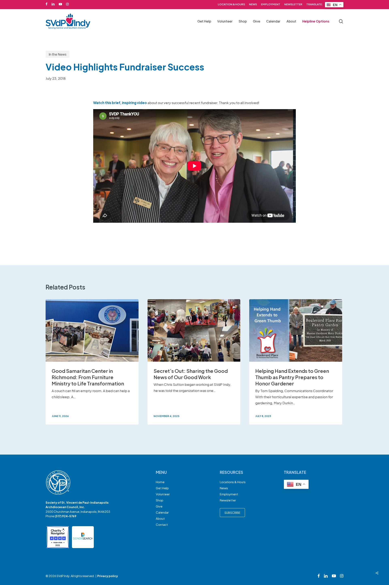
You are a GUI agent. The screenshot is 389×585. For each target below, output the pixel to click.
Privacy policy (107, 576)
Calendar (162, 512)
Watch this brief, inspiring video (120, 102)
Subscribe (232, 512)
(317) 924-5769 (65, 516)
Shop (159, 500)
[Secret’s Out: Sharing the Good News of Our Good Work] (193, 362)
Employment (229, 494)
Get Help (162, 488)
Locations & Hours (233, 482)
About (160, 518)
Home (160, 482)
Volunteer (163, 494)
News (224, 488)
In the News (57, 54)
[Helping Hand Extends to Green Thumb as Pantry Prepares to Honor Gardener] (295, 362)
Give (159, 506)
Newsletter (228, 500)
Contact (162, 524)
